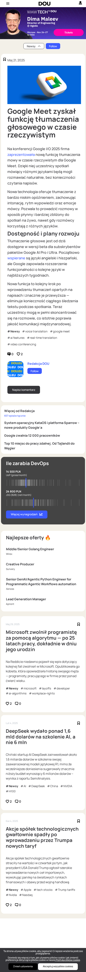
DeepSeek (38, 786)
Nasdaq (27, 895)
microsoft (30, 688)
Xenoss (10, 589)
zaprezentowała (21, 154)
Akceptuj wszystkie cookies (58, 966)
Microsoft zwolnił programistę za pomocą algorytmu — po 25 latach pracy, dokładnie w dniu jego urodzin (41, 640)
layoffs (46, 688)
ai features (17, 338)
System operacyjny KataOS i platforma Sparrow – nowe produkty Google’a (41, 425)
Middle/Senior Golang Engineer (30, 549)
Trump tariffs (66, 890)
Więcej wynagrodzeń (24, 514)
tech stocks (45, 890)
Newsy (15, 331)
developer (63, 688)
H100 (12, 791)
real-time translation (43, 338)
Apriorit (10, 604)
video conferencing (23, 344)
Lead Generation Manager (26, 599)
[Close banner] (83, 8)
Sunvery (10, 569)
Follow (53, 46)
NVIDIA (67, 786)
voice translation (36, 331)
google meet (61, 331)
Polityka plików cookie (68, 960)
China (54, 786)
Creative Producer (20, 564)
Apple (27, 890)
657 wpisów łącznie (15, 415)
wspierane (16, 258)
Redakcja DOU (38, 363)
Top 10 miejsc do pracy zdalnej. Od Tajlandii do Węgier (39, 445)
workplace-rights (43, 693)
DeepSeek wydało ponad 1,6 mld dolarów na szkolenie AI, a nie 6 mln (40, 736)
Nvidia (13, 895)
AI (25, 786)
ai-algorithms (18, 693)
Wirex (9, 554)
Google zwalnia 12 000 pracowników (32, 435)
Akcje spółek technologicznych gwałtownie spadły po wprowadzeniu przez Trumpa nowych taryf (42, 837)
